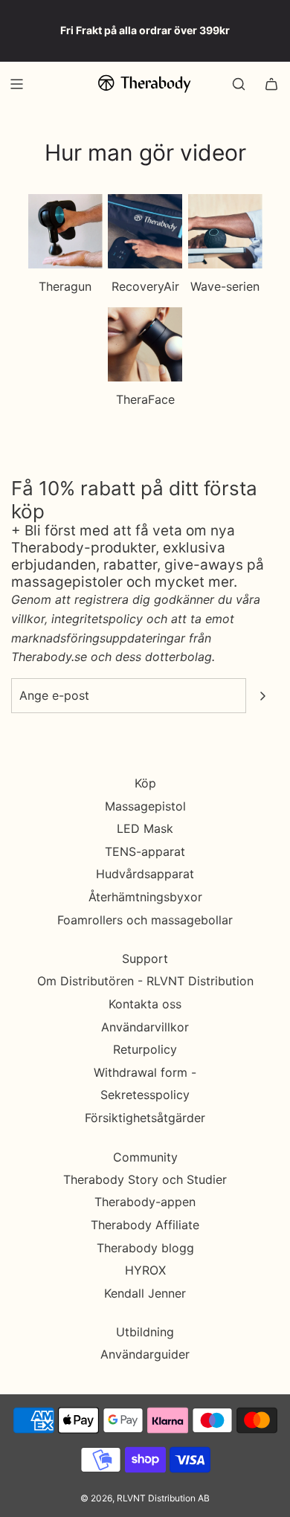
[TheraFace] (145, 344)
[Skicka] (262, 696)
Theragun (65, 286)
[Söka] (238, 84)
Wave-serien (225, 286)
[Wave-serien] (225, 231)
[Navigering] (16, 84)
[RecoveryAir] (145, 231)
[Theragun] (65, 231)
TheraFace (145, 399)
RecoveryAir (145, 286)
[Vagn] (271, 84)
